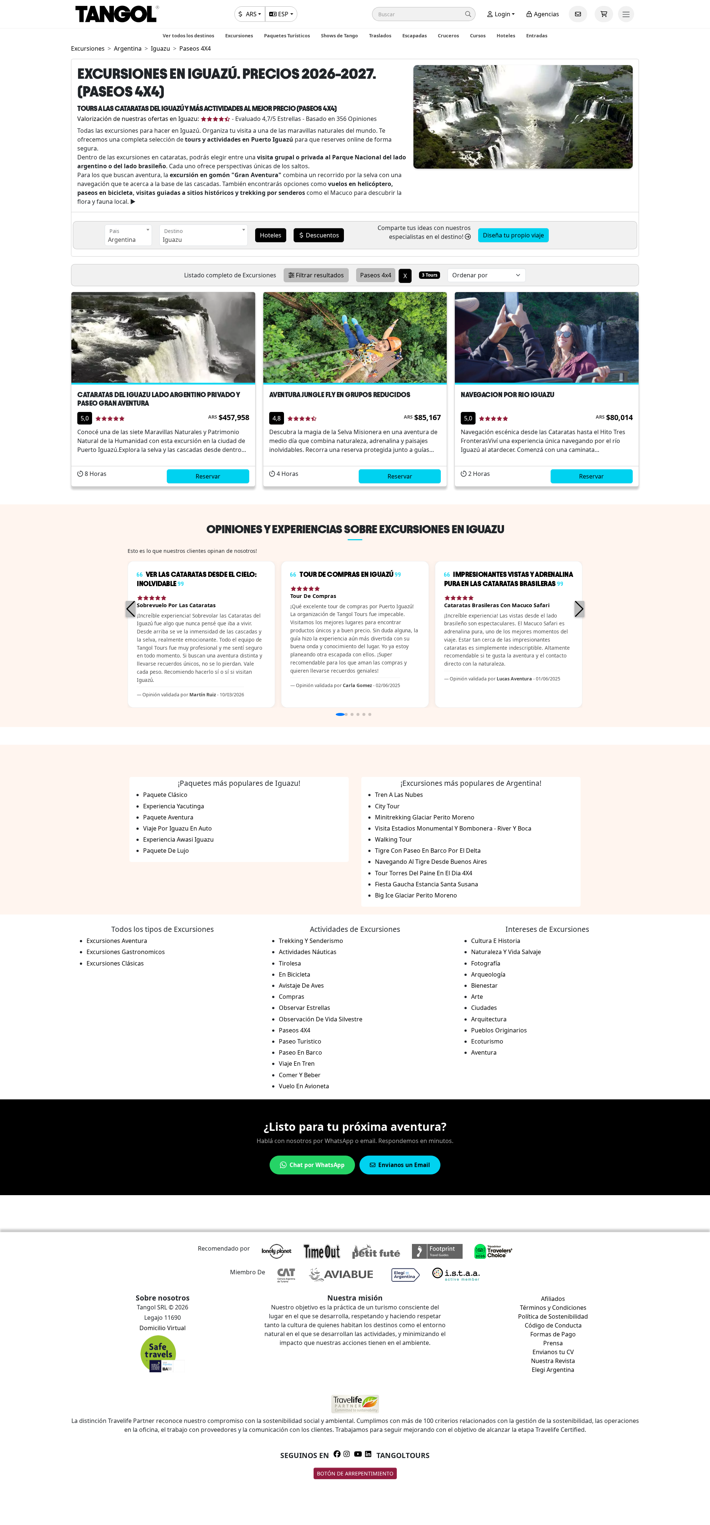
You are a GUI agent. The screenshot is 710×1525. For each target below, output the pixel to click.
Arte (477, 997)
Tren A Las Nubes (399, 795)
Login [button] (501, 14)
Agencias (545, 14)
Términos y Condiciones (553, 1307)
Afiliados (553, 1299)
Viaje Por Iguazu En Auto (177, 828)
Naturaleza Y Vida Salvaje (506, 952)
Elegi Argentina (553, 1370)
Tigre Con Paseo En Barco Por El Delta (428, 850)
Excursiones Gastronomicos (126, 952)
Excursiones (239, 35)
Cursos (478, 35)
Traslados (380, 35)
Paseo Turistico (300, 1041)
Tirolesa (290, 963)
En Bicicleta (294, 974)
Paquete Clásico (165, 795)
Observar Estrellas (304, 1008)
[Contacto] (578, 14)
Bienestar (484, 985)
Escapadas (414, 35)
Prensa (553, 1343)
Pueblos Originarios (499, 1030)
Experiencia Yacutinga (173, 806)
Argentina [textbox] (122, 240)
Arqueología (488, 974)
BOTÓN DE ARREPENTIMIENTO (355, 1473)
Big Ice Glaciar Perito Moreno (416, 895)
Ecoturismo (487, 1041)
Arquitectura (489, 1019)
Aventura (484, 1052)
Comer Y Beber (300, 1075)
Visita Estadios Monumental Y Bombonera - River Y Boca (453, 828)
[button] (424, 14)
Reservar (208, 476)
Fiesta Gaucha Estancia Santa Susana (426, 884)
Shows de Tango (339, 35)
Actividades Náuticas (308, 952)
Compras (291, 997)
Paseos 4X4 (294, 1030)
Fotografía (485, 963)
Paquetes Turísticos (287, 35)
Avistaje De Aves (301, 985)
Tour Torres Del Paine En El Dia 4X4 (423, 873)
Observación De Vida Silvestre (320, 1019)
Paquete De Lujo (166, 850)
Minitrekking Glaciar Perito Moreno (424, 817)
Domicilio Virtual (162, 1328)
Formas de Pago (553, 1334)
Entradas (536, 35)
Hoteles (506, 35)
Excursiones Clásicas (115, 963)
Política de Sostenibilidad (553, 1316)
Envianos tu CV (553, 1352)
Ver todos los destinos (188, 35)
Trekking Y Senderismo (311, 941)
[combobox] (128, 235)
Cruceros (448, 35)
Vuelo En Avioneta (304, 1086)
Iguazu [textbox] (172, 240)
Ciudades (484, 1008)
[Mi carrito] (604, 14)
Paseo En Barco (300, 1052)
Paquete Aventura (168, 817)
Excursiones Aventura (117, 941)
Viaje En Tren (297, 1063)
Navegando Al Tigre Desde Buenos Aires (431, 862)
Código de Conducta (553, 1325)
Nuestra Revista (553, 1361)
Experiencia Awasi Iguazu (178, 839)
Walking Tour (393, 839)
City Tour (387, 806)
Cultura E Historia (495, 941)
